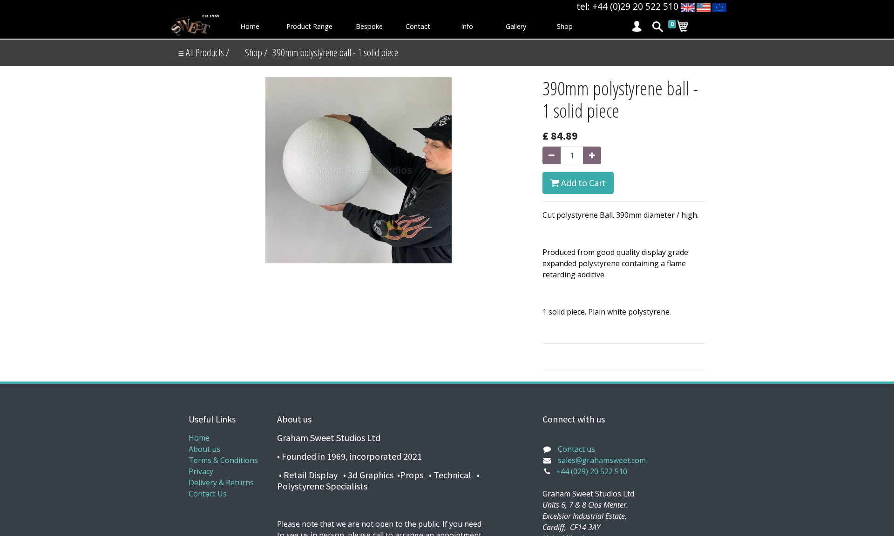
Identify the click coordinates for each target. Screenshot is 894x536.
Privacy (201, 471)
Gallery (516, 26)
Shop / (256, 52)
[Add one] (592, 155)
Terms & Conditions (223, 460)
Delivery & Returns (221, 482)
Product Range (309, 26)
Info (467, 26)
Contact (418, 26)
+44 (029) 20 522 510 (591, 471)
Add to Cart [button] (582, 182)
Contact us (576, 449)
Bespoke (369, 26)
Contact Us (208, 494)
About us (204, 449)
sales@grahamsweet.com (602, 460)
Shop (565, 26)
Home (249, 26)
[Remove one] (551, 155)
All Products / (207, 52)
